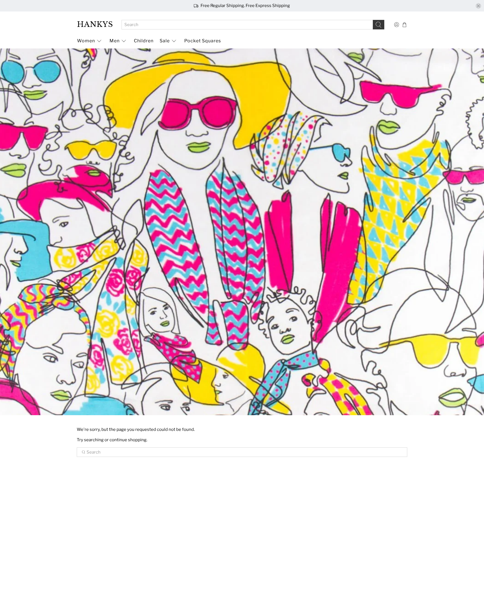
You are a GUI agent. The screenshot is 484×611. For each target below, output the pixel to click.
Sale (165, 40)
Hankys (95, 24)
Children (143, 40)
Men (115, 40)
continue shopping (128, 439)
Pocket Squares (202, 40)
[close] (478, 6)
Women (86, 40)
